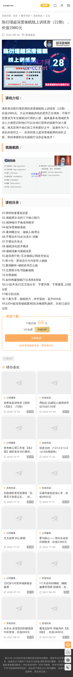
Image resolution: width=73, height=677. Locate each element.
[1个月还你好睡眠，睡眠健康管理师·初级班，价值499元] (54, 563)
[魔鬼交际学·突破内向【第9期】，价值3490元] (54, 608)
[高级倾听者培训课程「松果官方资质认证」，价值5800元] (19, 473)
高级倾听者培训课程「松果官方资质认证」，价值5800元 (18, 495)
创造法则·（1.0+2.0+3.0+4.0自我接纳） (53, 449)
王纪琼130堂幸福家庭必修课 (18, 585)
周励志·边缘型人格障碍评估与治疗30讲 (54, 404)
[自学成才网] (8, 5)
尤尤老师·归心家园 (14, 538)
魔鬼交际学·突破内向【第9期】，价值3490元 (54, 630)
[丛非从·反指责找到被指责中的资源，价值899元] (19, 608)
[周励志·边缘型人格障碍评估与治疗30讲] (54, 383)
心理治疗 (8, 358)
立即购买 (36, 338)
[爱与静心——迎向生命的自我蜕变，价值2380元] (54, 518)
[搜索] (55, 5)
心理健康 (10, 397)
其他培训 (30, 34)
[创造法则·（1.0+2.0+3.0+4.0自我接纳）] (54, 428)
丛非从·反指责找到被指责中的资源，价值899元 (18, 630)
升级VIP (42, 329)
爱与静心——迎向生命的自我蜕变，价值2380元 (53, 539)
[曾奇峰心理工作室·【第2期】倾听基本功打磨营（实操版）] (19, 428)
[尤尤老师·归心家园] (19, 518)
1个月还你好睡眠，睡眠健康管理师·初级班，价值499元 (54, 585)
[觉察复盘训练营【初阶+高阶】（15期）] (19, 383)
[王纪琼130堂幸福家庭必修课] (19, 563)
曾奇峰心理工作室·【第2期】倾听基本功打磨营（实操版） (18, 450)
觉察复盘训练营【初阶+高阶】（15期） (17, 404)
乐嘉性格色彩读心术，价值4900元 (53, 494)
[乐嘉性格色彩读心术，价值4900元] (54, 473)
